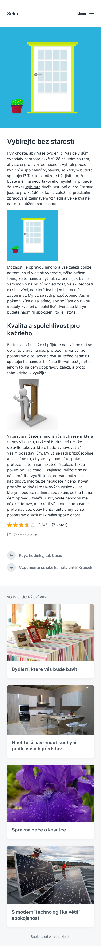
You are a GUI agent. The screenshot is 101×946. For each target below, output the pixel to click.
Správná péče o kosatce (39, 830)
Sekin (13, 13)
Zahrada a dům (25, 535)
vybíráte (32, 187)
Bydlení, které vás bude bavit (44, 669)
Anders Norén (59, 937)
